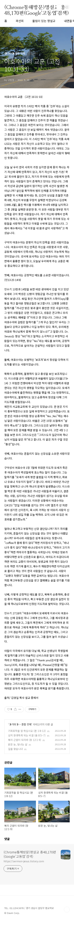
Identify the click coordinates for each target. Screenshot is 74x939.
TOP (67, 909)
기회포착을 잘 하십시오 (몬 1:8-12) (27, 731)
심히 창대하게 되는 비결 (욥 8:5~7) (27, 735)
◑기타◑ (13, 724)
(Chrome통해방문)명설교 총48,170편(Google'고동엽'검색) (36, 7)
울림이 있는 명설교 (43, 21)
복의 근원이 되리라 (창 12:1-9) (24, 740)
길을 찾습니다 (15, 749)
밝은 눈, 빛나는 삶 (17, 744)
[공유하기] (15, 709)
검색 (59, 7)
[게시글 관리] (20, 709)
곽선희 (20, 21)
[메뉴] (67, 7)
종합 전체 (26, 724)
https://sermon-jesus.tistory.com (24, 861)
